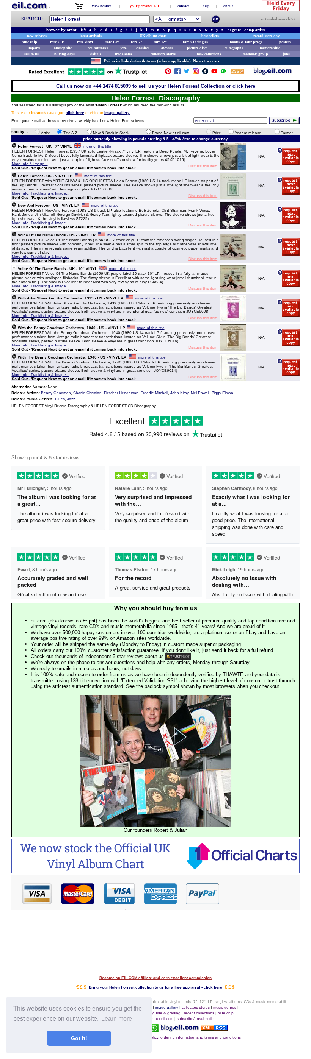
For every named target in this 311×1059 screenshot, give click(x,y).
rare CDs (57, 42)
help (206, 6)
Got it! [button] (79, 1038)
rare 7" (137, 42)
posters (285, 42)
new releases (37, 36)
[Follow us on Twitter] (187, 73)
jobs (286, 54)
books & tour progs (246, 42)
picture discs (197, 48)
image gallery (166, 1007)
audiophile (63, 48)
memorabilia (270, 48)
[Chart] (155, 871)
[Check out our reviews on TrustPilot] (178, 656)
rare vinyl (85, 42)
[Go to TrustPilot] (88, 74)
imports (34, 48)
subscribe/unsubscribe (196, 1019)
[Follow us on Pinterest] (168, 73)
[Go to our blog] (272, 73)
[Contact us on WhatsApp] (223, 73)
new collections (209, 54)
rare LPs (112, 42)
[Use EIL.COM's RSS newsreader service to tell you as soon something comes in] (214, 1028)
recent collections (199, 1013)
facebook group (255, 54)
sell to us (31, 54)
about (228, 6)
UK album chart (153, 36)
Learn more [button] (116, 1018)
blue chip (29, 42)
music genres (224, 1007)
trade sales (123, 54)
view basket (101, 6)
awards (167, 48)
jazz (123, 48)
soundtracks (98, 48)
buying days (64, 54)
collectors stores (163, 54)
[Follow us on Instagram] (196, 73)
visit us (95, 54)
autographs (234, 48)
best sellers (210, 36)
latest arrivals (91, 36)
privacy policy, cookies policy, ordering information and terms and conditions (175, 1037)
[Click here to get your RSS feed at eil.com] (237, 72)
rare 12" (160, 42)
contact (183, 6)
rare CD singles (195, 42)
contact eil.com (160, 1019)
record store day (266, 36)
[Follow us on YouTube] (214, 73)
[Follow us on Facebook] (177, 73)
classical (142, 48)
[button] (260, 893)
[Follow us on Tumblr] (205, 73)
